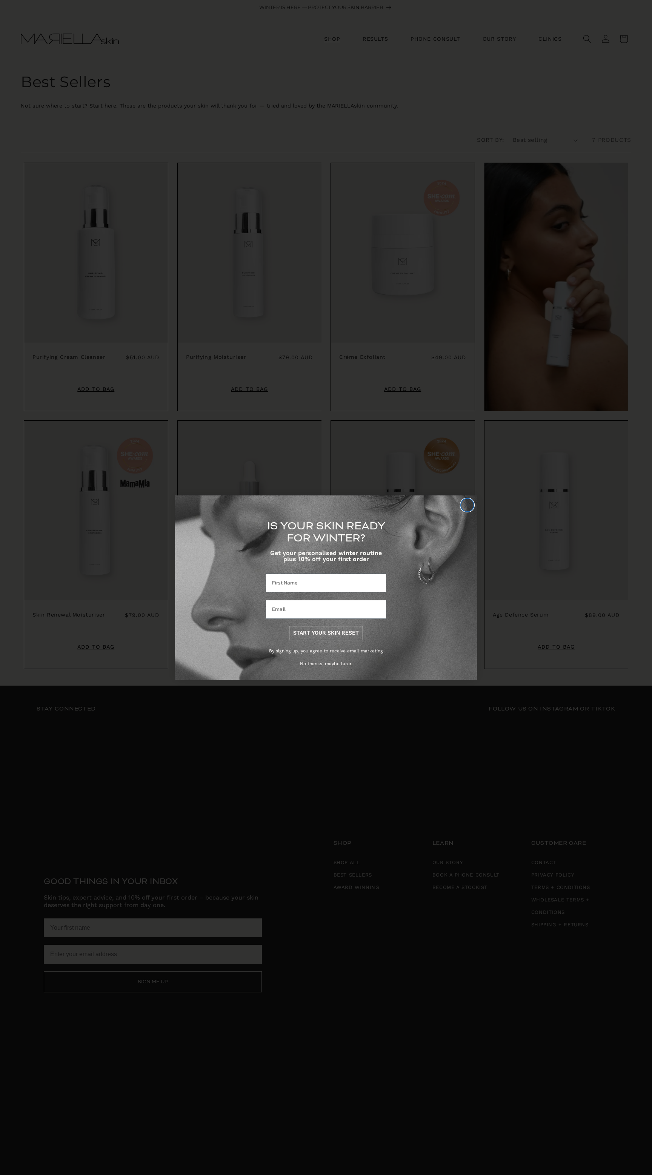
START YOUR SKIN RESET (326, 633)
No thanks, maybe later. (326, 664)
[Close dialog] (467, 505)
